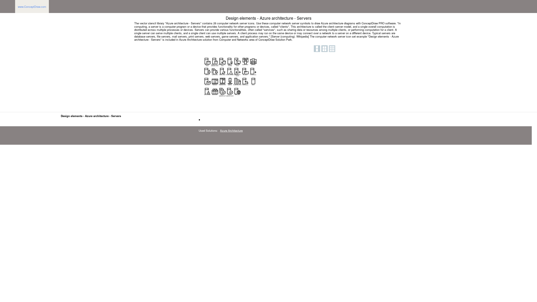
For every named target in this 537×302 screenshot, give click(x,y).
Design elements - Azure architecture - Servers (91, 116)
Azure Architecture (231, 131)
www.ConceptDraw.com (32, 7)
